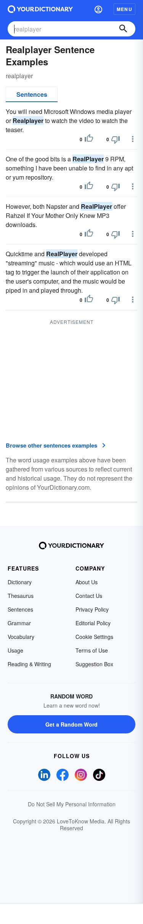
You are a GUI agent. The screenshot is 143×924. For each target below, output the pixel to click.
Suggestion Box (94, 664)
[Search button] (123, 29)
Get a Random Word (71, 724)
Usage (15, 650)
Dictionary (20, 582)
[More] (132, 138)
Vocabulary (21, 636)
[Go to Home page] (40, 9)
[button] (98, 9)
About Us (87, 582)
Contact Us (89, 595)
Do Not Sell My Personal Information (72, 804)
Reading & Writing (29, 664)
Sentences (31, 94)
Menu (124, 9)
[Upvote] (88, 139)
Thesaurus (21, 595)
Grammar (19, 623)
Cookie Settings (94, 636)
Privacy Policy (92, 609)
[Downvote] (115, 139)
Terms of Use (92, 650)
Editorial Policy (93, 623)
